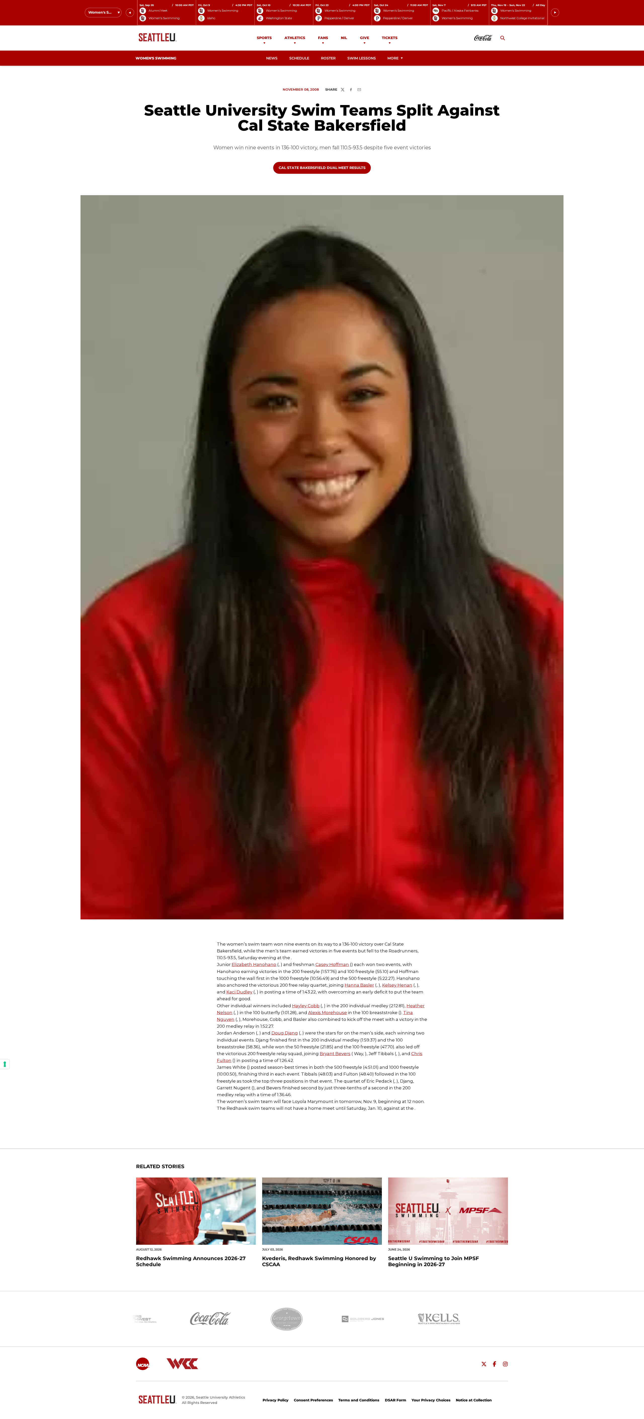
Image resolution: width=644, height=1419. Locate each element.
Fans (323, 38)
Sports (264, 38)
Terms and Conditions (358, 1400)
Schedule (299, 58)
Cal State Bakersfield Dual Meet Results (322, 167)
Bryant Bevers (335, 1053)
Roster (328, 58)
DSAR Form (395, 1400)
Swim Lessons (361, 58)
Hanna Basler (359, 985)
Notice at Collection (474, 1400)
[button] (130, 13)
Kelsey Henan (397, 985)
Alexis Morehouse (327, 1012)
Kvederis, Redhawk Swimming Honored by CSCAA (319, 1261)
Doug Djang (284, 1032)
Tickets (389, 38)
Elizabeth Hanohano (254, 964)
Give (364, 38)
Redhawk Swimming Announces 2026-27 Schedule (191, 1261)
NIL (344, 38)
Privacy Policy (276, 1400)
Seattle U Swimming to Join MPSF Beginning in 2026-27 (433, 1261)
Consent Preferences (313, 1400)
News (271, 58)
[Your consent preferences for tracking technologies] (5, 1064)
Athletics (295, 38)
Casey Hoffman (332, 964)
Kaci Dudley (239, 991)
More (392, 58)
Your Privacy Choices (431, 1400)
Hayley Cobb (305, 1005)
